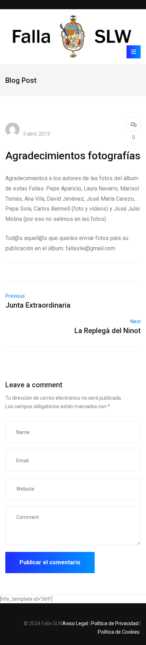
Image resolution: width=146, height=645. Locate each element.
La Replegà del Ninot (107, 330)
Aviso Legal (75, 623)
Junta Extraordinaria (38, 305)
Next (135, 321)
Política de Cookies (119, 632)
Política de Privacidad (115, 623)
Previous (15, 296)
